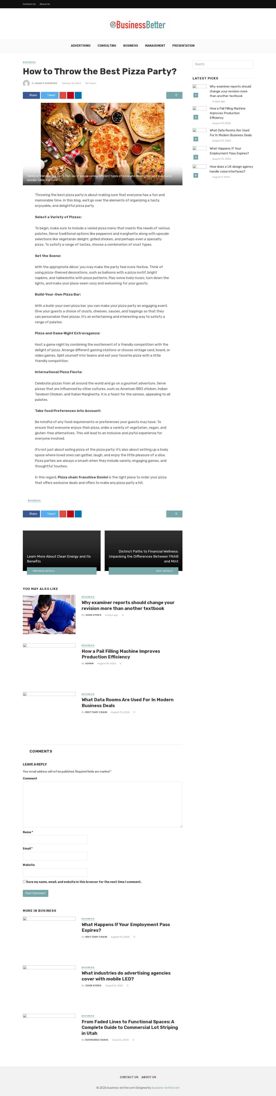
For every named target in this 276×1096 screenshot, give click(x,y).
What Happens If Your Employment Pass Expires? (126, 927)
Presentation (183, 45)
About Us (45, 4)
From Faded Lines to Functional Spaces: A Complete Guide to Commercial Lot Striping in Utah (130, 1027)
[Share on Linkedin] (78, 95)
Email (28, 848)
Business (130, 45)
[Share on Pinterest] (70, 95)
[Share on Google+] (62, 95)
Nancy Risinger (46, 83)
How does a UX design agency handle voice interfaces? (231, 169)
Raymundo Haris (96, 1039)
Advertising (81, 45)
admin (89, 663)
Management (155, 45)
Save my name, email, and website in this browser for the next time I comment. (83, 882)
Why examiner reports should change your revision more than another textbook (128, 605)
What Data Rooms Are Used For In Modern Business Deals (128, 702)
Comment (30, 778)
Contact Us (29, 4)
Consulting (107, 45)
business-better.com (166, 1088)
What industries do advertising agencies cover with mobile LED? (126, 976)
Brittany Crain (96, 712)
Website (29, 865)
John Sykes (93, 615)
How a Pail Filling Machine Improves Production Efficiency (121, 654)
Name (28, 832)
